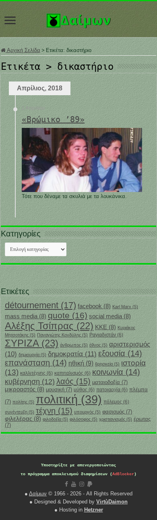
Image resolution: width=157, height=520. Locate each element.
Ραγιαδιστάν (106, 335)
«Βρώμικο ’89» (53, 119)
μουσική (59, 389)
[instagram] (81, 484)
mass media (25, 316)
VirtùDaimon (112, 502)
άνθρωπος (74, 344)
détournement (40, 305)
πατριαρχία (112, 390)
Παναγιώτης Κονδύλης (62, 334)
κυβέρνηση (30, 382)
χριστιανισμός (115, 419)
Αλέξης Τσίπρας (49, 325)
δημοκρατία (72, 354)
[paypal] (90, 484)
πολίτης (23, 401)
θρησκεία (107, 363)
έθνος (98, 344)
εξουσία (120, 353)
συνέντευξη (19, 411)
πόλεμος (116, 402)
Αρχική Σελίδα (23, 50)
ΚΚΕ (105, 327)
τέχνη (54, 410)
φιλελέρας (23, 419)
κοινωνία (116, 372)
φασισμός (117, 412)
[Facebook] (66, 484)
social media (110, 316)
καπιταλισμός (72, 373)
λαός (73, 381)
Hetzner (93, 510)
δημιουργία (32, 354)
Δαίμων (38, 494)
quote (67, 315)
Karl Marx (125, 306)
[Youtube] (73, 484)
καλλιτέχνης (36, 373)
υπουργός (87, 411)
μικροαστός (24, 389)
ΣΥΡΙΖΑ (31, 343)
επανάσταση (36, 362)
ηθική (80, 363)
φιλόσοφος (83, 419)
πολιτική (69, 399)
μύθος (84, 390)
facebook (94, 306)
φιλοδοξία (55, 419)
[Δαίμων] (78, 19)
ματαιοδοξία (110, 382)
